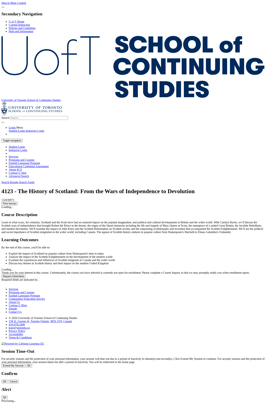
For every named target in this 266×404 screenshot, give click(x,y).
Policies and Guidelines (22, 28)
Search (5, 117)
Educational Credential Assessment (29, 166)
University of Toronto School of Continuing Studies (31, 100)
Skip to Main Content (13, 3)
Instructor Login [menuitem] (35, 130)
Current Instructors (19, 24)
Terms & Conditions (20, 337)
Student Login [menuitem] (17, 130)
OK (29, 365)
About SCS (15, 169)
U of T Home (16, 21)
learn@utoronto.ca (19, 327)
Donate (13, 308)
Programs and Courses (21, 159)
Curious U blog (17, 172)
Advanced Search (19, 176)
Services (13, 156)
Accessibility (16, 334)
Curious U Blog (18, 305)
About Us (14, 302)
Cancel (13, 381)
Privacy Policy (17, 331)
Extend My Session (13, 365)
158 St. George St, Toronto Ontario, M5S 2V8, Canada (40, 321)
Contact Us (15, 311)
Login (12, 127)
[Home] (133, 96)
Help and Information (21, 31)
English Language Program (24, 163)
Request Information (13, 276)
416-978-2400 (17, 324)
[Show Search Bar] (2, 7)
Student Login (17, 146)
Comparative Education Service (27, 298)
